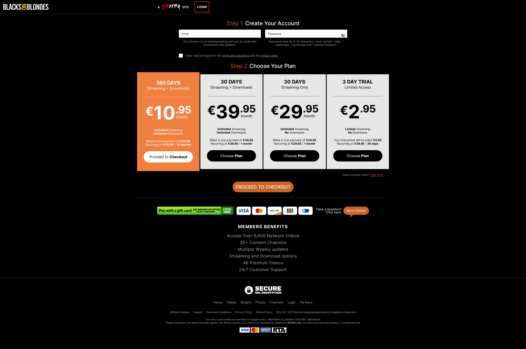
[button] (168, 121)
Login (202, 7)
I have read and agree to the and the (231, 55)
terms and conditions (235, 55)
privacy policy (269, 55)
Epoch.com (185, 322)
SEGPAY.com (294, 322)
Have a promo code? (363, 174)
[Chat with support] (342, 211)
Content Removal (351, 322)
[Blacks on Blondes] (25, 7)
